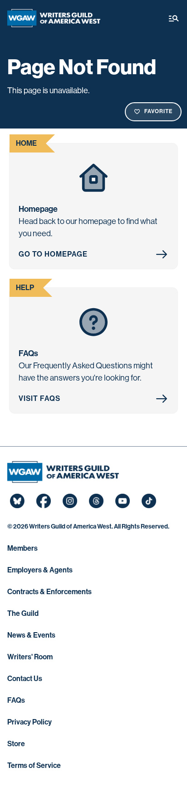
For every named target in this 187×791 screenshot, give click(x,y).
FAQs (16, 700)
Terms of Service (34, 765)
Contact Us (24, 678)
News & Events (31, 635)
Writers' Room (30, 657)
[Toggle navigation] (174, 18)
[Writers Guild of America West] (53, 18)
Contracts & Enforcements (49, 591)
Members (22, 548)
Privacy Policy (29, 722)
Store (16, 743)
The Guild (23, 613)
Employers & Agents (40, 570)
